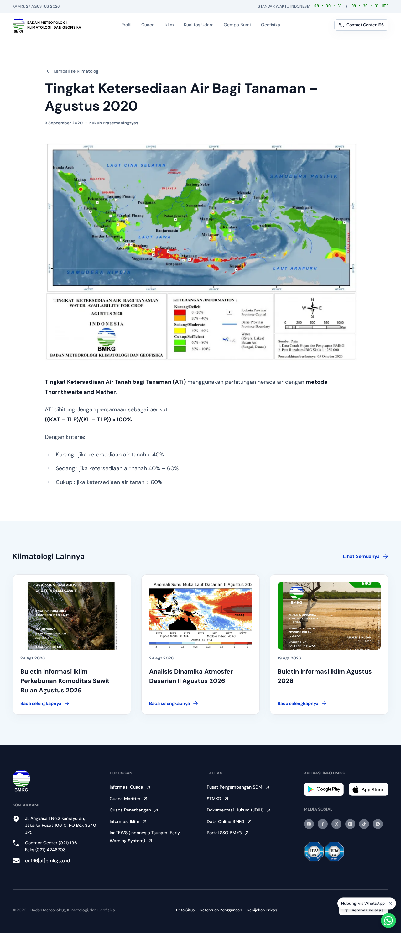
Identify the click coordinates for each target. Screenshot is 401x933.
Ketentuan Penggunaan (221, 910)
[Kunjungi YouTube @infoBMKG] (309, 824)
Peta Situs (185, 910)
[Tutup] (390, 903)
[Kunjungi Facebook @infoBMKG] (323, 824)
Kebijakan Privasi (262, 910)
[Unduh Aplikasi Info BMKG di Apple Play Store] (368, 789)
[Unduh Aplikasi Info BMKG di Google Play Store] (324, 789)
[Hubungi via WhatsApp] (388, 920)
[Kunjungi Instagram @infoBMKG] (350, 824)
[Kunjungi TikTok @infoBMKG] (364, 824)
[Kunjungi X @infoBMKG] (336, 824)
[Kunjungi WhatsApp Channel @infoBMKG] (378, 824)
